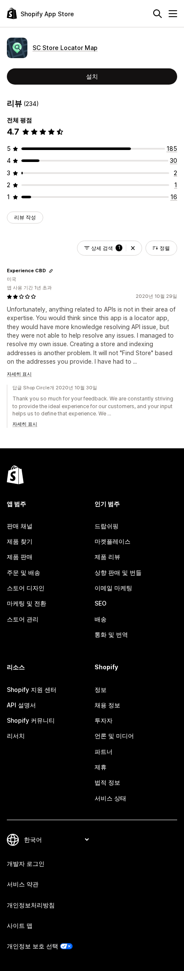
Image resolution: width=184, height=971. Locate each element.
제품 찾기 (20, 541)
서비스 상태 (110, 798)
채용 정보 (107, 705)
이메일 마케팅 (113, 587)
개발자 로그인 (26, 863)
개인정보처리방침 (31, 905)
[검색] (157, 13)
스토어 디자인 (26, 587)
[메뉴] (173, 13)
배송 (101, 619)
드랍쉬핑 (107, 526)
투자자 (104, 720)
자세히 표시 (19, 374)
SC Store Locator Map (65, 47)
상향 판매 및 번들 (118, 572)
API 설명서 (21, 705)
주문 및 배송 (23, 572)
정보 (101, 689)
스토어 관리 (23, 619)
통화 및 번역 (111, 634)
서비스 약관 (23, 884)
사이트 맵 (20, 925)
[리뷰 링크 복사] (50, 271)
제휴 (101, 767)
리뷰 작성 (25, 217)
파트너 (104, 751)
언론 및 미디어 (114, 735)
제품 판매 (20, 556)
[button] (133, 248)
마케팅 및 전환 (26, 603)
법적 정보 (107, 782)
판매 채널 (20, 526)
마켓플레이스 (113, 541)
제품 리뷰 (107, 556)
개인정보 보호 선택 (32, 946)
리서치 (16, 735)
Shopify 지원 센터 (31, 689)
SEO (101, 603)
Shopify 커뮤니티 (31, 720)
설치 (92, 76)
